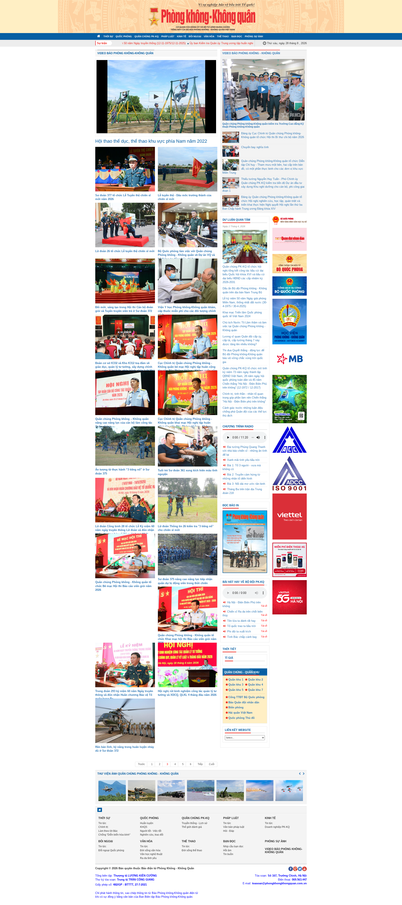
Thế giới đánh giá (192, 827)
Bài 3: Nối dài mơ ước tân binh (246, 483)
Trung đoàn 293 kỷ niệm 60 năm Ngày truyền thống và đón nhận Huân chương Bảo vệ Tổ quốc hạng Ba (124, 695)
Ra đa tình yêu (148, 858)
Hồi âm (227, 850)
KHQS (143, 827)
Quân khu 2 (255, 679)
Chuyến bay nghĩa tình (255, 147)
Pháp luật (167, 36)
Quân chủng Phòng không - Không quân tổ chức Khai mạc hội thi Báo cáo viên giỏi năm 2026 (187, 639)
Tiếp (200, 764)
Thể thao (223, 36)
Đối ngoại (195, 36)
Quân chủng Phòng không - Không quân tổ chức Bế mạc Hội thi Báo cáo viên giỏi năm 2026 (123, 586)
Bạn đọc (236, 36)
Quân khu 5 (235, 689)
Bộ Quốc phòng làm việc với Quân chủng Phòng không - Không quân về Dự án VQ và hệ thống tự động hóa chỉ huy (186, 255)
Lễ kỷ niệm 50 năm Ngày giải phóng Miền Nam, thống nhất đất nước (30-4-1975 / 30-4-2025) (245, 302)
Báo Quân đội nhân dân (243, 702)
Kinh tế (181, 36)
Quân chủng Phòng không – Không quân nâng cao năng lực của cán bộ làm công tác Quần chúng (123, 422)
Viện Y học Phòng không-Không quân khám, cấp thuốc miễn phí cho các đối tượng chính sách (187, 311)
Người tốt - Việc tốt (150, 830)
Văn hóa (209, 36)
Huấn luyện (146, 823)
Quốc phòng (124, 36)
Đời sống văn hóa (150, 850)
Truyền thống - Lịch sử (194, 823)
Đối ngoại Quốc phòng (111, 850)
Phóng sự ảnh (254, 36)
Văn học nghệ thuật (151, 854)
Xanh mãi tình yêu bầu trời (243, 459)
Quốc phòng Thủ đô (241, 717)
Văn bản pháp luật (233, 827)
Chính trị (103, 827)
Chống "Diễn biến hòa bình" (114, 834)
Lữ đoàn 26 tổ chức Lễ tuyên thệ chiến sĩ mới (125, 251)
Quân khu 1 (235, 679)
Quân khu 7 (255, 689)
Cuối (211, 764)
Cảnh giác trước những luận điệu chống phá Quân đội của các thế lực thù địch (245, 411)
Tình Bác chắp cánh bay (242, 636)
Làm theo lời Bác (108, 830)
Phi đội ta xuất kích (239, 631)
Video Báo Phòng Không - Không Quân (251, 53)
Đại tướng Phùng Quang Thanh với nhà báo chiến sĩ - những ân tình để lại (245, 450)
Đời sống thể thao (192, 850)
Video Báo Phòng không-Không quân (125, 53)
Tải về (264, 606)
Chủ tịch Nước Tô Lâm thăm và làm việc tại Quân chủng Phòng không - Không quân (245, 326)
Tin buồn (228, 854)
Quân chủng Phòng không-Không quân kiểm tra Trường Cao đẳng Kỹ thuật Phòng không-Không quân (263, 125)
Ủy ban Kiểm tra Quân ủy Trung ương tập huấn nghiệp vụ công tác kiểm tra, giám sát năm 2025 (231, 43)
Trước (141, 764)
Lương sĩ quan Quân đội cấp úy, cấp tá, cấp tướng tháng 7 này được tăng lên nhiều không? (242, 340)
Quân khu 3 (235, 684)
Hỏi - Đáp (228, 830)
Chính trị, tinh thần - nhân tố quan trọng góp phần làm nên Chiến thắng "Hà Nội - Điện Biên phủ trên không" (244, 397)
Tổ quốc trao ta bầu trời (241, 626)
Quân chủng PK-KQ (146, 36)
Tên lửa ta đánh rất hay (241, 620)
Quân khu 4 (255, 684)
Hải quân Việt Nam (240, 712)
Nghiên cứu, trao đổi (151, 834)
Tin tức (102, 823)
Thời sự (108, 36)
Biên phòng (236, 707)
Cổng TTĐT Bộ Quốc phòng (246, 697)
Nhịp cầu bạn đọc (233, 846)
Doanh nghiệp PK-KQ (277, 827)
